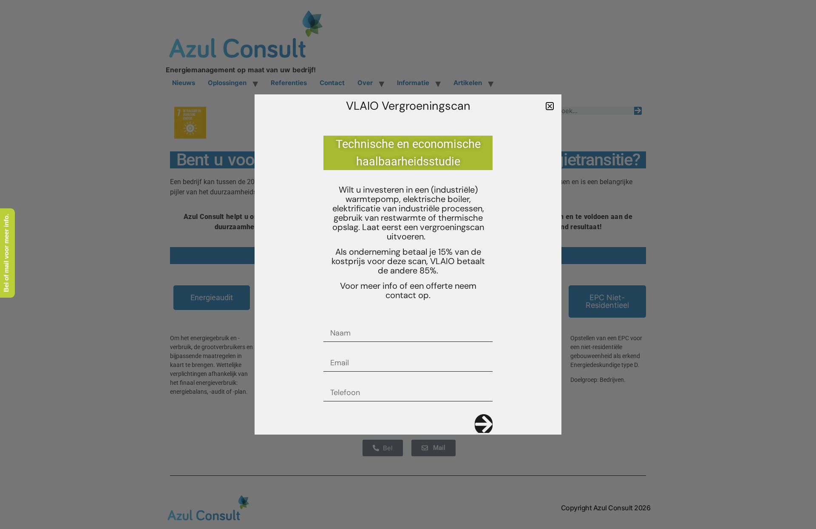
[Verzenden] (484, 424)
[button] (550, 106)
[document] (408, 264)
